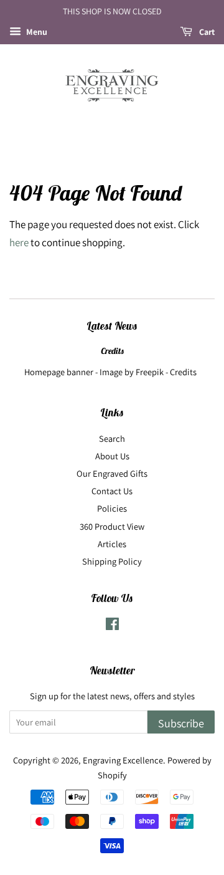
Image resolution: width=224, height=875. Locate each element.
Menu (35, 31)
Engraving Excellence (123, 760)
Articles (112, 544)
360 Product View (112, 526)
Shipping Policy (112, 561)
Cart (206, 31)
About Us (112, 456)
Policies (112, 508)
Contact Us (112, 491)
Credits (112, 350)
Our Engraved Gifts (112, 473)
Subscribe (181, 723)
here (19, 242)
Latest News (112, 326)
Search (112, 438)
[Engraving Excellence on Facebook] (112, 626)
